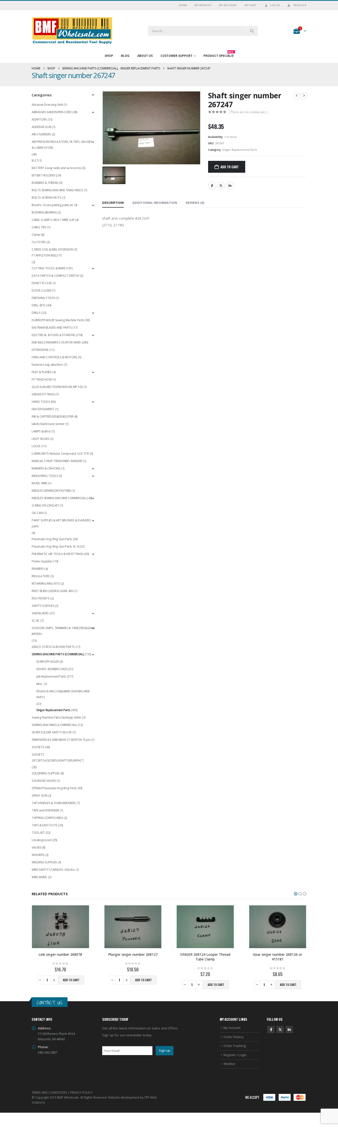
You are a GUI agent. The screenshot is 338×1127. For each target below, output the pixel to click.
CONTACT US (50, 1003)
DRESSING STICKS (43, 298)
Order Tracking (234, 1045)
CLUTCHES (39, 242)
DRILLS (36, 313)
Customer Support (177, 56)
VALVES (36, 847)
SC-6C (36, 620)
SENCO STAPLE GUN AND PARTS (53, 647)
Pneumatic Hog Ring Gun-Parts (52, 539)
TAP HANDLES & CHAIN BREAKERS (54, 803)
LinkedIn (230, 186)
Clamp (36, 235)
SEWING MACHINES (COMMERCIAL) (54, 725)
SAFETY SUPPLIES (43, 606)
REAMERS (38, 569)
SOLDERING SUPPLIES (46, 773)
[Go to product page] (60, 926)
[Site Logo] (72, 31)
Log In (275, 5)
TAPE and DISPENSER (45, 810)
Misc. (39, 684)
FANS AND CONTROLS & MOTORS (54, 357)
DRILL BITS (39, 305)
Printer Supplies (42, 561)
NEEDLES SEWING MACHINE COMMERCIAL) (59, 498)
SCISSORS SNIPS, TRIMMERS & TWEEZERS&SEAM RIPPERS (63, 631)
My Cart (251, 5)
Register (299, 5)
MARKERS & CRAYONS (46, 468)
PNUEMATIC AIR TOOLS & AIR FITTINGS (57, 554)
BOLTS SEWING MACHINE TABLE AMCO (57, 190)
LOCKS (36, 446)
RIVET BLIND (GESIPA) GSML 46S (52, 591)
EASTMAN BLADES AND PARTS (52, 327)
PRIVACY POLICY (81, 1092)
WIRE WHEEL (39, 877)
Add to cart (229, 166)
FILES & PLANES (42, 372)
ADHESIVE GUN (41, 127)
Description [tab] (113, 202)
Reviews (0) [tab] (195, 202)
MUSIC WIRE (39, 483)
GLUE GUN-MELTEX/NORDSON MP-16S (57, 387)
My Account (228, 5)
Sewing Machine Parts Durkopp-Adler (56, 717)
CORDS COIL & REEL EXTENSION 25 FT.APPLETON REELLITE (54, 252)
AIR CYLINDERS (41, 134)
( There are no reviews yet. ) (248, 112)
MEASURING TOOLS (45, 476)
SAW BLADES (40, 613)
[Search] (252, 31)
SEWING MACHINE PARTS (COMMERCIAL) (58, 654)
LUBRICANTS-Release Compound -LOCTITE (60, 453)
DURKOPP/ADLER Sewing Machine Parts (58, 320)
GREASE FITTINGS (43, 394)
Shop (109, 56)
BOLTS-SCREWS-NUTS (46, 197)
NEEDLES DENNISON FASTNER (51, 491)
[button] (295, 894)
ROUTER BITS (40, 598)
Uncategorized (41, 840)
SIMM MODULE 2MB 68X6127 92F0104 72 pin (61, 740)
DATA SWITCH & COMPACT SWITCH (55, 276)
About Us (145, 56)
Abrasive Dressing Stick (47, 105)
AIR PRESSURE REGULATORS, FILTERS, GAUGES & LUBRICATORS (62, 145)
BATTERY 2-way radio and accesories (56, 168)
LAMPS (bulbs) (41, 431)
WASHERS (38, 855)
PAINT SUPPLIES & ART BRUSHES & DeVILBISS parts (61, 523)
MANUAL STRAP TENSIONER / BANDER (57, 461)
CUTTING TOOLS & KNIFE (48, 268)
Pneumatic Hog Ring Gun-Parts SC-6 (55, 546)
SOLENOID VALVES (44, 781)
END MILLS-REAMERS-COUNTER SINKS (56, 342)
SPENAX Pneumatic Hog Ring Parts (54, 788)
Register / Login (234, 1055)
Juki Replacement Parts (51, 676)
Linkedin (289, 1029)
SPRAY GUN (39, 795)
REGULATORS (41, 576)
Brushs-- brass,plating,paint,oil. (52, 205)
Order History (233, 1037)
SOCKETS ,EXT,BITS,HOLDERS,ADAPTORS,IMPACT (58, 757)
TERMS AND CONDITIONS (49, 1092)
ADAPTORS (39, 119)
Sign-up (164, 1050)
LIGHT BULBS (40, 439)
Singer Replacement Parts (239, 149)
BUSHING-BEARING (44, 212)
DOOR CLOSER (41, 290)
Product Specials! (218, 54)
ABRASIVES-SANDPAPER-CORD (52, 112)
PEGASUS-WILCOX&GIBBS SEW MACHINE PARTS (63, 694)
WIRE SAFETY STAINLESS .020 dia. (53, 870)
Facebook (212, 186)
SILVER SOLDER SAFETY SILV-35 (52, 732)
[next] (304, 95)
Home (183, 5)
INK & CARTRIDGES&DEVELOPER (52, 416)
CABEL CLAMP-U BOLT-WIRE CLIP (53, 220)
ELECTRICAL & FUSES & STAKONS (53, 335)
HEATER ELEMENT (43, 409)
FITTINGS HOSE (42, 379)
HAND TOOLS (41, 402)
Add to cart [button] (71, 980)
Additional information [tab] (154, 202)
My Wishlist (203, 5)
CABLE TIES (39, 227)
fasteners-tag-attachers (47, 364)
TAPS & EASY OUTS (44, 825)
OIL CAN (37, 513)
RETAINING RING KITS (46, 583)
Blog (125, 56)
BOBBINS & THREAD (45, 183)
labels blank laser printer (48, 424)
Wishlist (229, 1064)
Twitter (221, 186)
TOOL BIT (38, 832)
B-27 (35, 160)
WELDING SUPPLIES (44, 862)
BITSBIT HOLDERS (43, 175)
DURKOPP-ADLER (47, 661)
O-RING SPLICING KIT (45, 505)
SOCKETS (38, 747)
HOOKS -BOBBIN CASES (52, 669)
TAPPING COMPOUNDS (47, 818)
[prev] (296, 95)
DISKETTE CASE (42, 283)
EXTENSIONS (40, 350)
